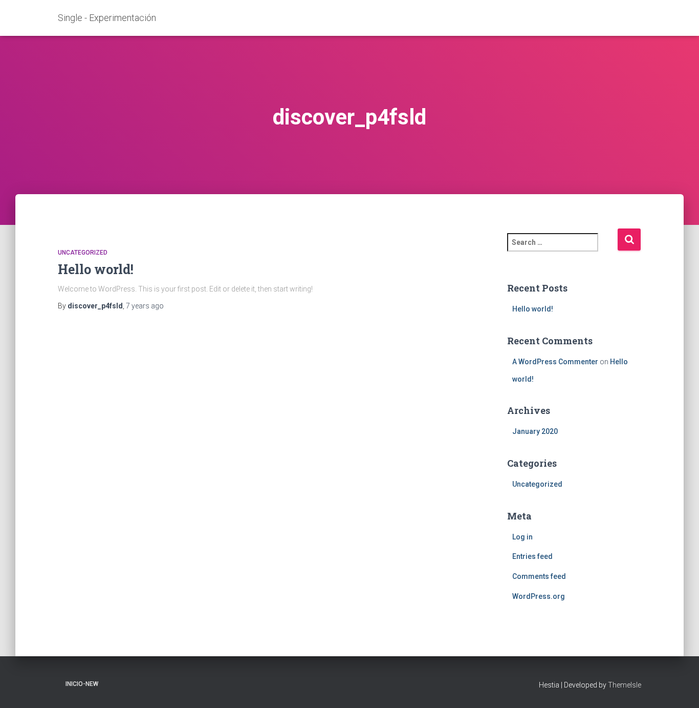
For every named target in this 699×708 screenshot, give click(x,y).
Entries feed (532, 556)
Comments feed (539, 576)
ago (145, 306)
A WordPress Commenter (555, 362)
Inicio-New (81, 684)
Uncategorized (82, 252)
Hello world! (96, 269)
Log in (522, 537)
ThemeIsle (624, 685)
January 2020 (535, 431)
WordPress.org (538, 596)
